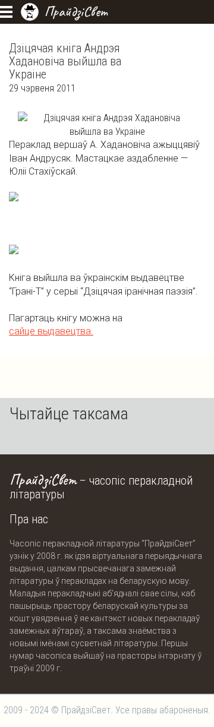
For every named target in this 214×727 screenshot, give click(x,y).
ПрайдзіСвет (76, 11)
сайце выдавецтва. (51, 331)
